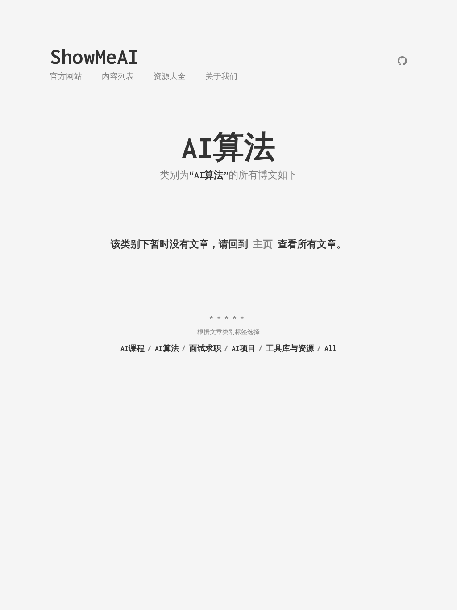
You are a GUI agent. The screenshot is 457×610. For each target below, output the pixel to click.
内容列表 (118, 76)
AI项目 (244, 348)
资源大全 (170, 76)
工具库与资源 (290, 348)
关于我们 (221, 76)
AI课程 (132, 348)
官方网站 (66, 76)
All (330, 348)
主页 (263, 244)
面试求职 (205, 348)
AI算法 (167, 348)
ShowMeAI (94, 56)
